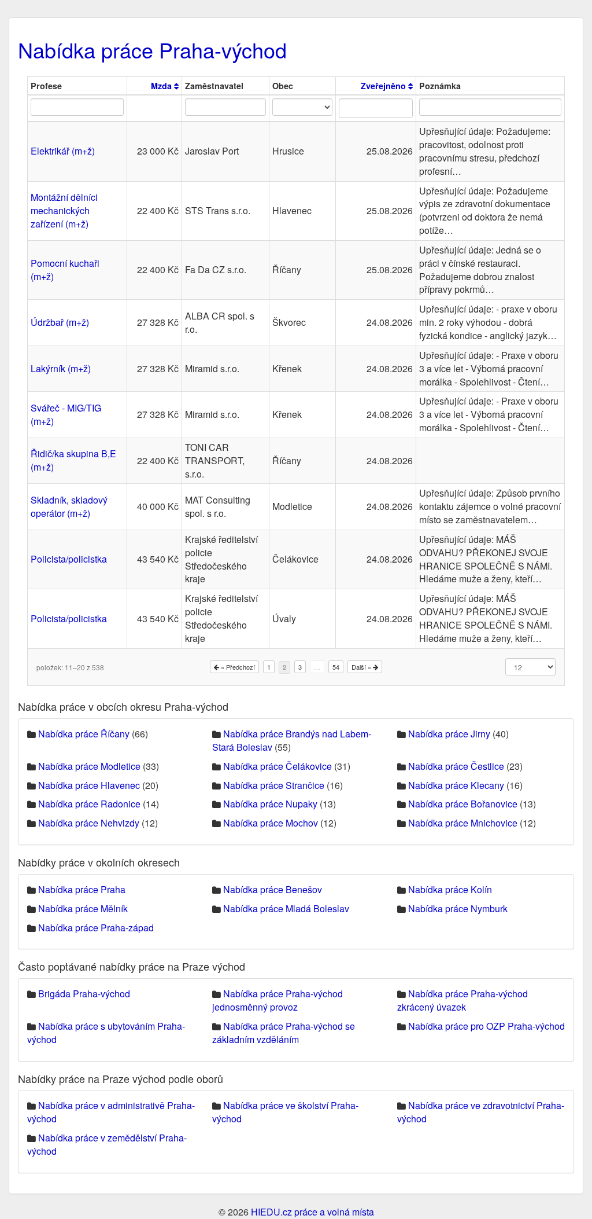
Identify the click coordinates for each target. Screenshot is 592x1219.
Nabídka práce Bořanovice (462, 803)
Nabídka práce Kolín (450, 889)
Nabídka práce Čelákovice (277, 766)
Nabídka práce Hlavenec (89, 785)
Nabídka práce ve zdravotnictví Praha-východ (480, 1112)
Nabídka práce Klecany (456, 785)
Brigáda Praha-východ (84, 993)
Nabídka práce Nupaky (270, 803)
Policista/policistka (69, 559)
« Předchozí (237, 666)
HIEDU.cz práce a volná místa (312, 1211)
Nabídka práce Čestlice (456, 766)
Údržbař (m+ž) (60, 322)
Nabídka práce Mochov (270, 822)
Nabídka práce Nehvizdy (88, 822)
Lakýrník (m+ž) (61, 368)
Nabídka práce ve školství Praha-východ (285, 1112)
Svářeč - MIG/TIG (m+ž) (66, 414)
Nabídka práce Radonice (89, 803)
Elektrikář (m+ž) (63, 150)
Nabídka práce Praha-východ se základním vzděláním (283, 1032)
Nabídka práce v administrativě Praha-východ (111, 1112)
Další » (362, 666)
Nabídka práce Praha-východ (152, 49)
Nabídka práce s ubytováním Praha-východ (106, 1032)
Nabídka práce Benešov (272, 889)
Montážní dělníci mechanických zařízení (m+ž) (64, 210)
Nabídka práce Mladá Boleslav (286, 908)
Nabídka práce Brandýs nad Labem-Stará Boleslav (291, 740)
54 (335, 666)
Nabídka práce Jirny (449, 733)
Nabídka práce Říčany (84, 733)
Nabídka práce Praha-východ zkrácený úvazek (462, 1000)
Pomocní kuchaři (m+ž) (65, 269)
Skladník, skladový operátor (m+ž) (69, 506)
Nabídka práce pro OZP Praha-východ (486, 1026)
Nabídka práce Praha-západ (96, 927)
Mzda (162, 85)
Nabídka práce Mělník (83, 908)
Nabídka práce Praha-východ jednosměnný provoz (277, 1000)
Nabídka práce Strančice (273, 785)
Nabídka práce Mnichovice (462, 822)
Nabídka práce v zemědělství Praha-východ (107, 1144)
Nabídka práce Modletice (89, 766)
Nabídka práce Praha (81, 889)
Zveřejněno (384, 85)
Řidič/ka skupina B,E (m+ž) (73, 460)
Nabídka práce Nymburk (458, 908)
